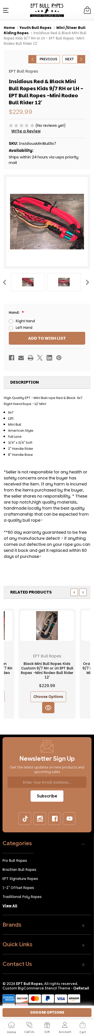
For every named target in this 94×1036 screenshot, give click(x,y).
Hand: (14, 312)
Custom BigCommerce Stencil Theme (36, 988)
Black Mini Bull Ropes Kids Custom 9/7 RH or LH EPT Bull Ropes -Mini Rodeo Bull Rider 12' (47, 670)
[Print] (30, 357)
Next (87, 282)
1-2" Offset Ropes (18, 887)
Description (24, 382)
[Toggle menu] (5, 10)
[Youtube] (69, 819)
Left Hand (24, 327)
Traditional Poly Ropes (22, 896)
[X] (40, 357)
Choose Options (48, 696)
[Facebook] (11, 357)
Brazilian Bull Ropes (19, 869)
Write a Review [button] (26, 131)
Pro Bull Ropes (15, 860)
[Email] (21, 357)
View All (10, 905)
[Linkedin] (49, 357)
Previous (4, 282)
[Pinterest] (59, 357)
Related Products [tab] (31, 592)
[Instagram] (40, 819)
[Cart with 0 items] (87, 10)
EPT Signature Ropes (20, 878)
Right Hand (25, 321)
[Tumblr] (25, 819)
